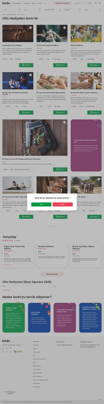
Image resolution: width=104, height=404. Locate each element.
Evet (41, 204)
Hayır (62, 204)
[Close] (74, 195)
